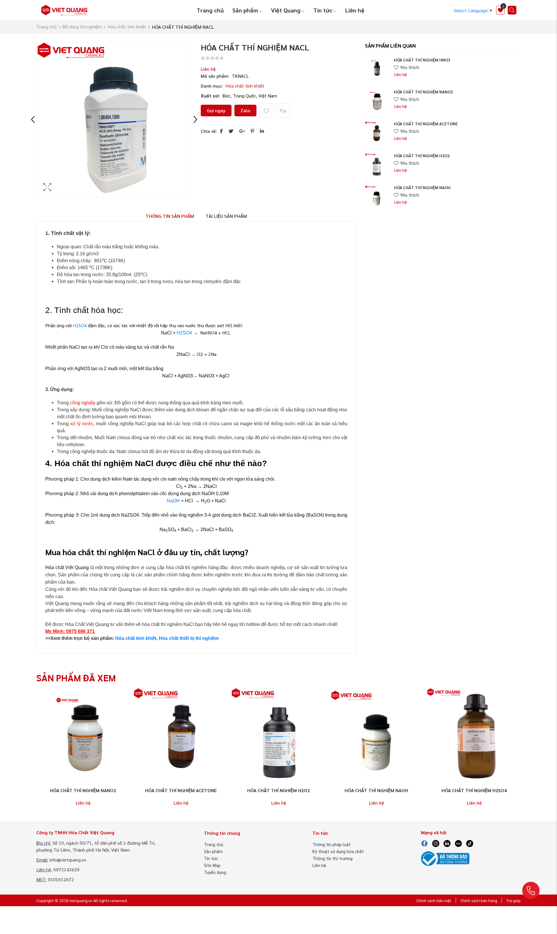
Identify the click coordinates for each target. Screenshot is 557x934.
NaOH (173, 500)
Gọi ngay (216, 110)
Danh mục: (212, 86)
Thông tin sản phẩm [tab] (170, 216)
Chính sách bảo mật (433, 900)
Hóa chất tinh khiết (126, 26)
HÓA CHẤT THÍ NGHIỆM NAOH (422, 187)
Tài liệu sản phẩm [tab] (226, 216)
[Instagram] (435, 843)
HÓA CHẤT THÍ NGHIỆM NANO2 (423, 91)
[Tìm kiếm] (512, 10)
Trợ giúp (513, 900)
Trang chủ (210, 10)
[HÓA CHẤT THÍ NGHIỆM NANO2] (376, 101)
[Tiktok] (469, 843)
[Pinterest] (252, 131)
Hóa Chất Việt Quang (87, 624)
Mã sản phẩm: (215, 76)
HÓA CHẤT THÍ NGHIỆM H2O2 (422, 155)
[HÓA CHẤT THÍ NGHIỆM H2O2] (376, 164)
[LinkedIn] (262, 131)
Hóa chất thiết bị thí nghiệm (189, 638)
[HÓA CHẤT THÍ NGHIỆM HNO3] (376, 69)
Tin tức (322, 10)
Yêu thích (409, 67)
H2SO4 (80, 325)
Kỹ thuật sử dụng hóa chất (338, 851)
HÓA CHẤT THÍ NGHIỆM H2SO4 (474, 790)
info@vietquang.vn (68, 860)
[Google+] (242, 131)
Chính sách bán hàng (478, 900)
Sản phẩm (245, 10)
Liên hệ (354, 10)
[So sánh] (283, 110)
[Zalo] (458, 843)
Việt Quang (286, 10)
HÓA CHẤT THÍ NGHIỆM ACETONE (426, 123)
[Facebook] (221, 131)
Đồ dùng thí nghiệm (82, 26)
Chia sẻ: (209, 131)
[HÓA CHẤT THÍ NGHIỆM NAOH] (376, 196)
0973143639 (66, 869)
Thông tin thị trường (332, 858)
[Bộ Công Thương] (445, 858)
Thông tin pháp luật (331, 844)
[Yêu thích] (266, 110)
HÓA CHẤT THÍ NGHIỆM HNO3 (422, 59)
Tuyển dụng (215, 872)
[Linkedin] (447, 843)
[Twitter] (231, 131)
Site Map (212, 865)
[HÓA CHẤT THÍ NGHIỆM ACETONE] (376, 132)
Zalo (245, 110)
